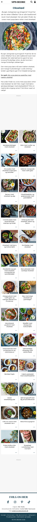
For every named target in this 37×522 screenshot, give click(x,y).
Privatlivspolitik (11, 517)
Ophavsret (31, 515)
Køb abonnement (21, 515)
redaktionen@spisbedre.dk (20, 511)
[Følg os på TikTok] (29, 502)
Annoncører (11, 515)
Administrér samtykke (24, 517)
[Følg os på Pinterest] (22, 502)
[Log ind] (35, 2)
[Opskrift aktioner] (16, 151)
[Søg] (31, 2)
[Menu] (4, 2)
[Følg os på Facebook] (8, 502)
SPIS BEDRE (18, 2)
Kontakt (3, 515)
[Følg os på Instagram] (15, 502)
